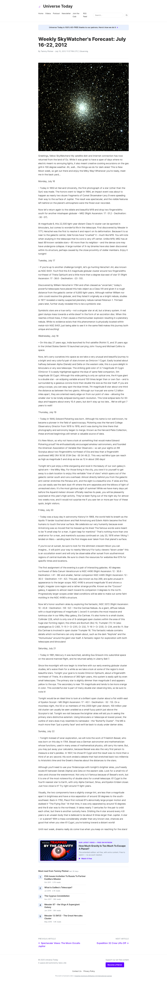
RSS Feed (85, 14)
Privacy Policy (89, 971)
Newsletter (66, 13)
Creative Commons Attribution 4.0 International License (93, 976)
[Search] (126, 15)
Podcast (56, 13)
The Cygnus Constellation (57, 896)
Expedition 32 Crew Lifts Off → (113, 943)
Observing (84, 51)
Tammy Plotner (47, 51)
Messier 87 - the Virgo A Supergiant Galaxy (62, 906)
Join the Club (76, 14)
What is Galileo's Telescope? (58, 887)
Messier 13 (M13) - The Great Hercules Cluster (63, 917)
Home (40, 13)
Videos (48, 13)
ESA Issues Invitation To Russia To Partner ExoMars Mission (65, 877)
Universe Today (58, 6)
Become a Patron (115, 965)
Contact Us (77, 971)
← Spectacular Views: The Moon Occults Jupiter (59, 944)
